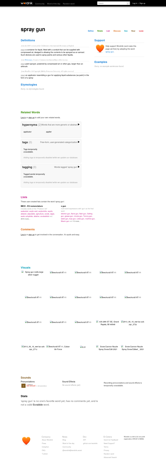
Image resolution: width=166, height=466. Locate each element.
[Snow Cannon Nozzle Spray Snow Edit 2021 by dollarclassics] (108, 347)
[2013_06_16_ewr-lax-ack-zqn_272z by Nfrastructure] (132, 322)
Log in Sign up (139, 3)
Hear (133, 31)
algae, (52, 213)
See (126, 31)
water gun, (65, 218)
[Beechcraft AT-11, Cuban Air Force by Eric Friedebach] (58, 347)
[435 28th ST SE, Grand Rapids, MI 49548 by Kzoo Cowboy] (108, 322)
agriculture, (40, 213)
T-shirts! (45, 454)
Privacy (106, 450)
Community (39, 3)
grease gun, (69, 216)
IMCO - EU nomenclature (32, 206)
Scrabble (38, 404)
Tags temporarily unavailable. (30, 150)
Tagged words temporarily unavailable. (34, 175)
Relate (100, 31)
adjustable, (31, 213)
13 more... (77, 221)
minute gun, (78, 216)
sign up (31, 117)
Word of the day (53, 3)
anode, (47, 213)
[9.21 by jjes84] (83, 346)
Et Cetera (107, 436)
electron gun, (66, 213)
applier (49, 131)
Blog (64, 440)
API (84, 440)
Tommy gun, (87, 216)
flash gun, (83, 213)
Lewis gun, (81, 218)
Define (91, 31)
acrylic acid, (33, 211)
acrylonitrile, (43, 211)
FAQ (43, 450)
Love (141, 31)
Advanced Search (110, 457)
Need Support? (109, 443)
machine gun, (90, 218)
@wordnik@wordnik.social (72, 450)
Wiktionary (28, 60)
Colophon (45, 447)
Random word (68, 3)
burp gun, (73, 218)
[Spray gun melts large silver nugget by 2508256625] (33, 273)
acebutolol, (25, 211)
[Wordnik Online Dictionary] (27, 3)
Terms (106, 447)
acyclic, (50, 211)
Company (46, 436)
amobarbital (45, 216)
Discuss (117, 31)
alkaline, (37, 216)
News (64, 436)
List (108, 31)
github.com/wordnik (90, 443)
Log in (23, 117)
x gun (63, 206)
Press (44, 443)
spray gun (110, 51)
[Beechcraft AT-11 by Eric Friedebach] (58, 272)
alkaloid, (24, 213)
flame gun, (75, 213)
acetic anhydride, (27, 216)
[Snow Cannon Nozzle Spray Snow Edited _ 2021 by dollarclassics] (132, 347)
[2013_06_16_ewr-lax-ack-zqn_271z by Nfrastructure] (33, 347)
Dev (85, 436)
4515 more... (25, 219)
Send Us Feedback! (111, 440)
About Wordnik (47, 440)
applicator (27, 131)
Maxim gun (65, 221)
